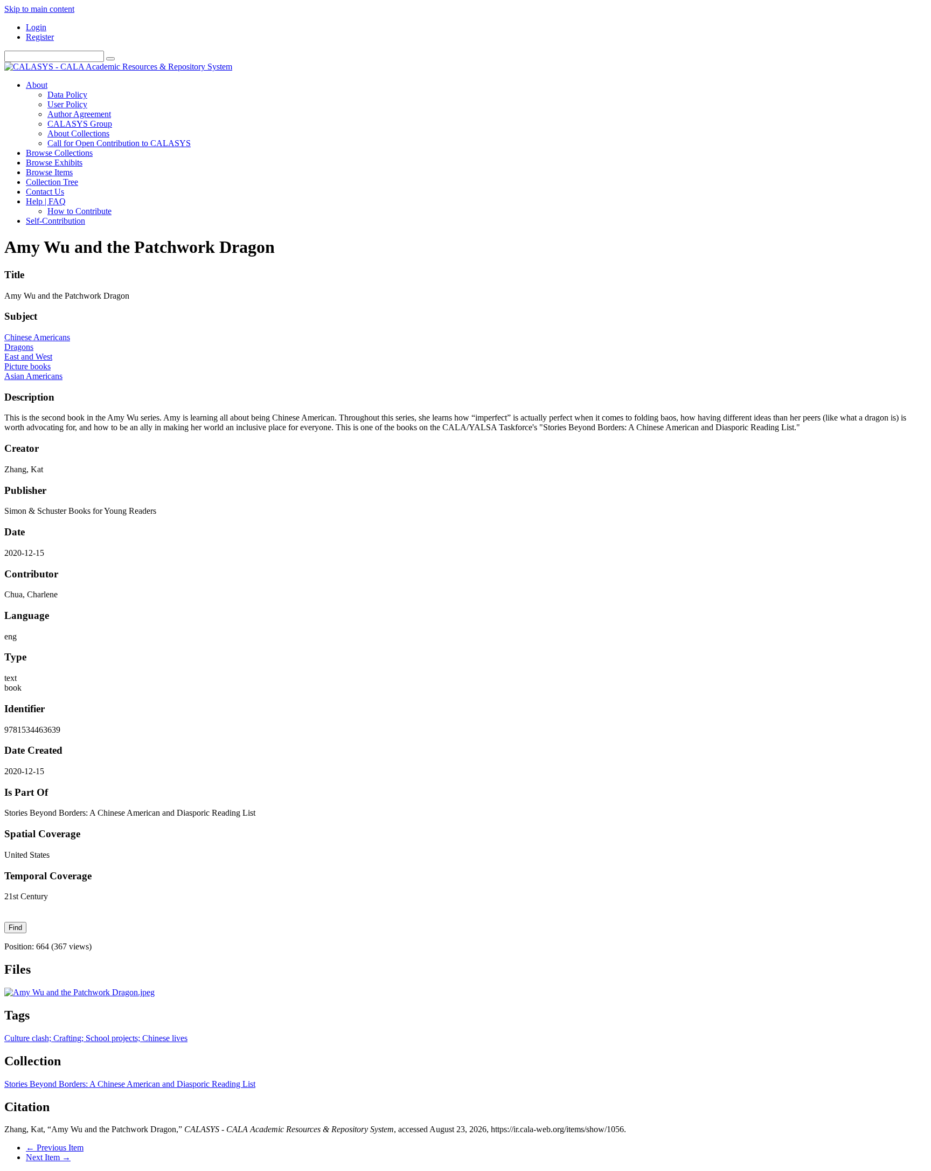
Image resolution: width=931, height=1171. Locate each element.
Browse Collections (59, 152)
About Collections (78, 133)
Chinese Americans (37, 337)
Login (36, 27)
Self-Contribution (55, 220)
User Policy (67, 104)
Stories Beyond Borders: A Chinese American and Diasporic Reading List (129, 1084)
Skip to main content (39, 8)
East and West (28, 356)
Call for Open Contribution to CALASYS (119, 143)
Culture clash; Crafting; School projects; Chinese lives (95, 1038)
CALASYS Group (79, 123)
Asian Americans (33, 376)
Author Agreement (79, 114)
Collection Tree (52, 182)
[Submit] (110, 58)
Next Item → (48, 1157)
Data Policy (67, 94)
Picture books (27, 366)
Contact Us (45, 191)
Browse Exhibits (54, 162)
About (36, 84)
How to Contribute (79, 211)
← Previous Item (55, 1147)
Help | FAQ (46, 201)
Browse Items (49, 172)
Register (40, 37)
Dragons (18, 347)
